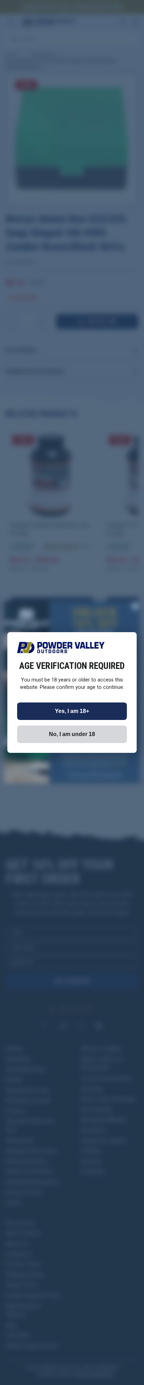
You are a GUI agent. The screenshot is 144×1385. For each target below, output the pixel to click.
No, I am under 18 (72, 734)
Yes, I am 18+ (72, 711)
